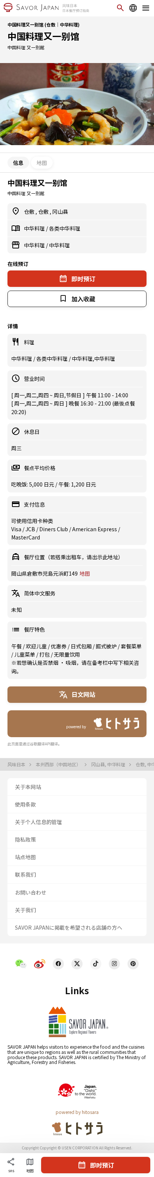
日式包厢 (82, 646)
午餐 (17, 646)
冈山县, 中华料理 (108, 764)
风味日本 (17, 764)
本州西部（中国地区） (59, 764)
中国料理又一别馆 (43, 36)
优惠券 (59, 646)
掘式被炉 (107, 646)
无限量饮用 (67, 654)
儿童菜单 (25, 654)
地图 (42, 162)
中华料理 (35, 228)
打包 (45, 654)
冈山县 (60, 211)
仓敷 (30, 211)
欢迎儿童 (37, 646)
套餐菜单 (131, 646)
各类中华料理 (64, 228)
